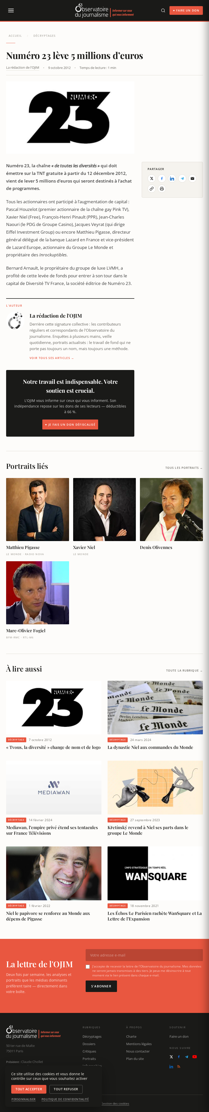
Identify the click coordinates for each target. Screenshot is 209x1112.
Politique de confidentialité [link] (65, 1099)
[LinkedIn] (171, 1066)
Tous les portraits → (184, 468)
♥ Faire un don (186, 10)
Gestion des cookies (115, 1103)
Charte (131, 1036)
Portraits (89, 1058)
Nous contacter (138, 1051)
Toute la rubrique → (184, 670)
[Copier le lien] (152, 189)
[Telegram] (187, 1057)
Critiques (89, 1051)
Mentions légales (139, 1044)
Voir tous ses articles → (52, 358)
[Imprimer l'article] (162, 189)
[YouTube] (194, 1057)
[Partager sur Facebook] (162, 178)
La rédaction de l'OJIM (22, 67)
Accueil (15, 36)
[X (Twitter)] (171, 1057)
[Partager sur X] (152, 178)
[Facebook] (179, 1057)
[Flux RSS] (178, 1066)
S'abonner (101, 986)
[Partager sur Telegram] (182, 178)
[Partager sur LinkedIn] (172, 178)
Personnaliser (23, 1099)
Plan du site (135, 1058)
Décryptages (44, 36)
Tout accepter (29, 1089)
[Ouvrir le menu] (10, 10)
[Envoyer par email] (192, 178)
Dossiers (89, 1044)
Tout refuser (66, 1089)
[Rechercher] (163, 10)
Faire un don (179, 1036)
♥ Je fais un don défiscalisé (70, 424)
